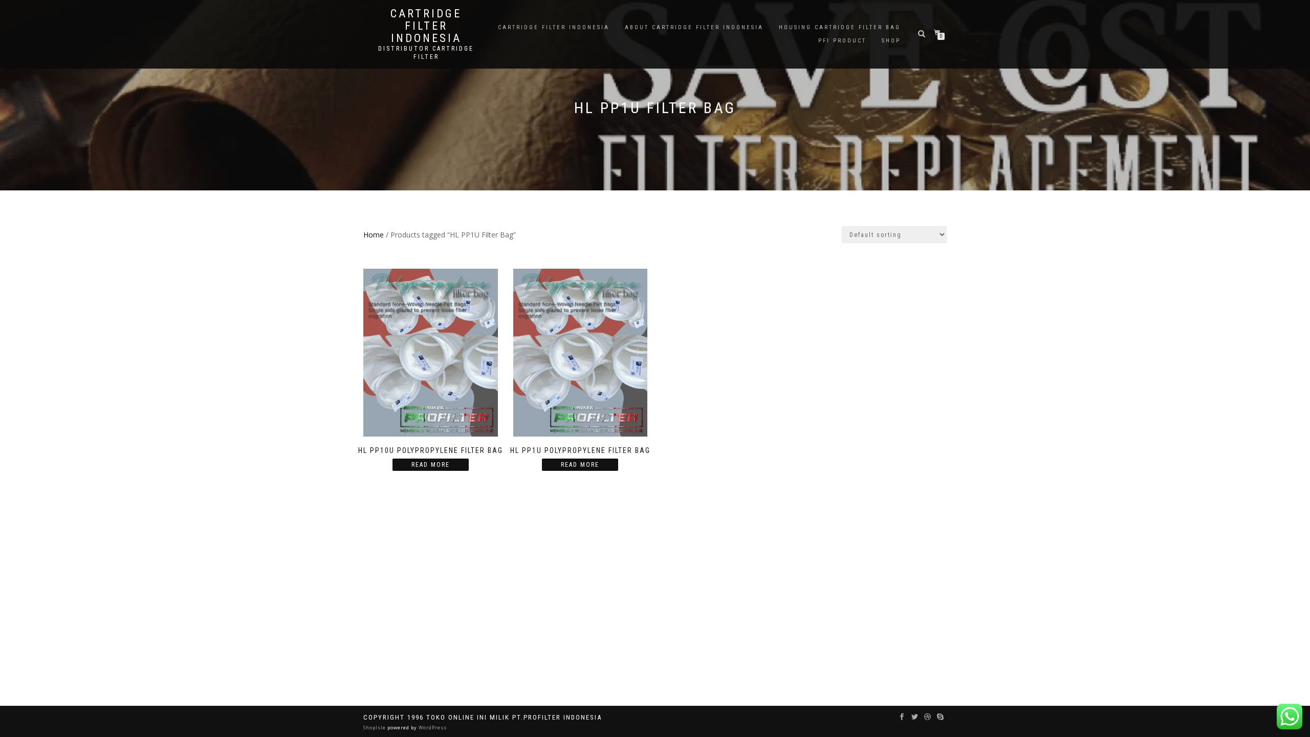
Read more (430, 464)
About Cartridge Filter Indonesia (694, 27)
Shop (891, 40)
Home (373, 235)
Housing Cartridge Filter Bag (840, 27)
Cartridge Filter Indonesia (426, 26)
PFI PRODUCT (842, 40)
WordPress (432, 727)
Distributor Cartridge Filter (426, 52)
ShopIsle (375, 727)
